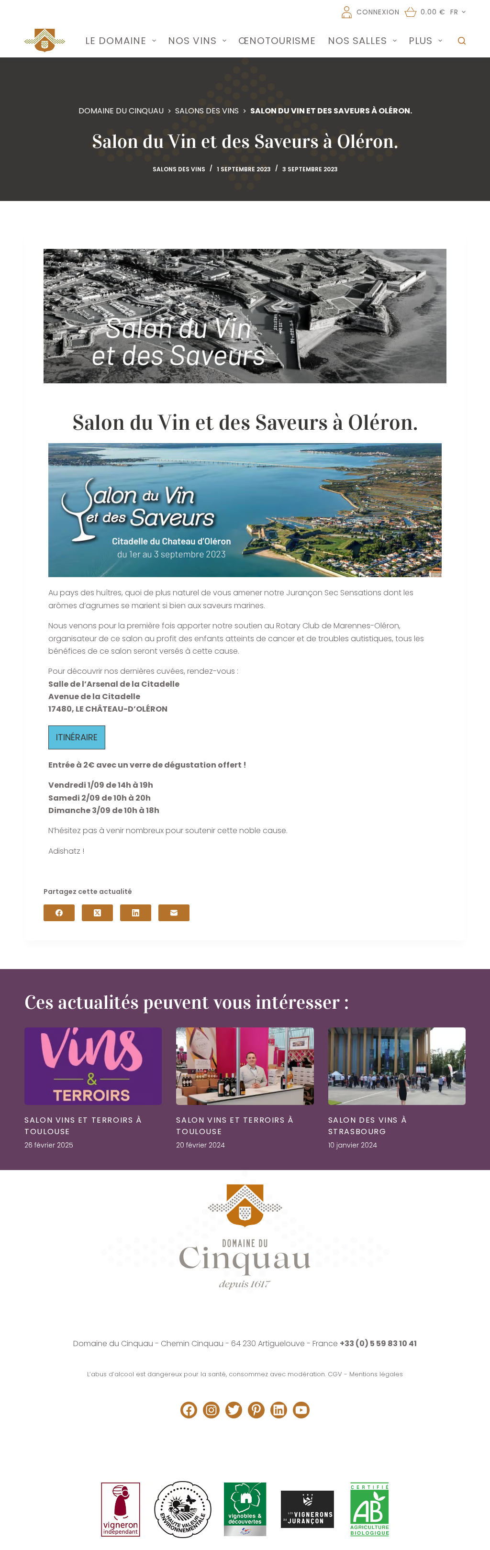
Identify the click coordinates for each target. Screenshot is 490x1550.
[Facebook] (59, 912)
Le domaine (115, 40)
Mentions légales (376, 1374)
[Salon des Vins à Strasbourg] (397, 1066)
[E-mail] (173, 912)
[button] (458, 12)
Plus (421, 40)
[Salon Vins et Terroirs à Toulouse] (93, 1066)
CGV (335, 1374)
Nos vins (192, 40)
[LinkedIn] (135, 912)
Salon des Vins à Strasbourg (367, 1126)
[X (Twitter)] (97, 912)
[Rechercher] (462, 41)
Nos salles (357, 40)
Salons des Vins (179, 169)
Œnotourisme (277, 40)
